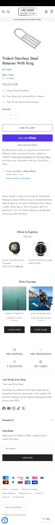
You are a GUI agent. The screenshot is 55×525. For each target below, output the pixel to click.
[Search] (9, 11)
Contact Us (39, 493)
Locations (14, 489)
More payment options (27, 145)
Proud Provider (18, 497)
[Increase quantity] (16, 115)
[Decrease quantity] (5, 115)
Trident (8, 69)
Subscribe (27, 457)
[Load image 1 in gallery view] (27, 38)
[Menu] (3, 11)
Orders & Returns (8, 493)
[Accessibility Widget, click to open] (4, 520)
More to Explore (27, 232)
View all (27, 236)
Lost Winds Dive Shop (17, 515)
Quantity (6, 109)
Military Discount (25, 493)
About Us (5, 497)
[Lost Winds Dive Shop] (27, 12)
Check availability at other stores (18, 178)
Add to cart (27, 127)
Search (4, 489)
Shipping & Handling (30, 489)
